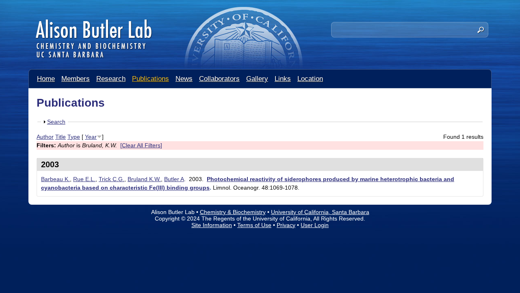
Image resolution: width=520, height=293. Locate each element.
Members (75, 79)
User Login (315, 225)
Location (310, 79)
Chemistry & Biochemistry (233, 212)
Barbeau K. (55, 179)
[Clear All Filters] (141, 145)
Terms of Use (254, 225)
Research (111, 79)
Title (60, 136)
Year (91, 136)
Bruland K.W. (144, 179)
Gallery (257, 79)
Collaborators (219, 79)
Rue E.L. (84, 179)
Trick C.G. (111, 179)
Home (46, 79)
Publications (150, 79)
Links (283, 79)
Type (73, 136)
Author (45, 136)
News (184, 79)
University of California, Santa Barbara (320, 212)
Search (56, 121)
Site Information (211, 225)
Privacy (286, 225)
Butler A (174, 179)
